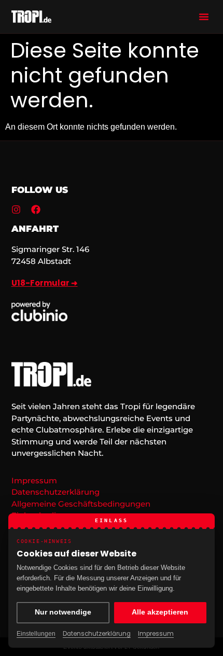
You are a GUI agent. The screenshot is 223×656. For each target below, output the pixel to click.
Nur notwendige (63, 612)
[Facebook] (35, 209)
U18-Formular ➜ (44, 282)
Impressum (156, 634)
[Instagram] (16, 209)
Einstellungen (36, 634)
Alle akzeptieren (160, 612)
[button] (204, 16)
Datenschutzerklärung (97, 634)
